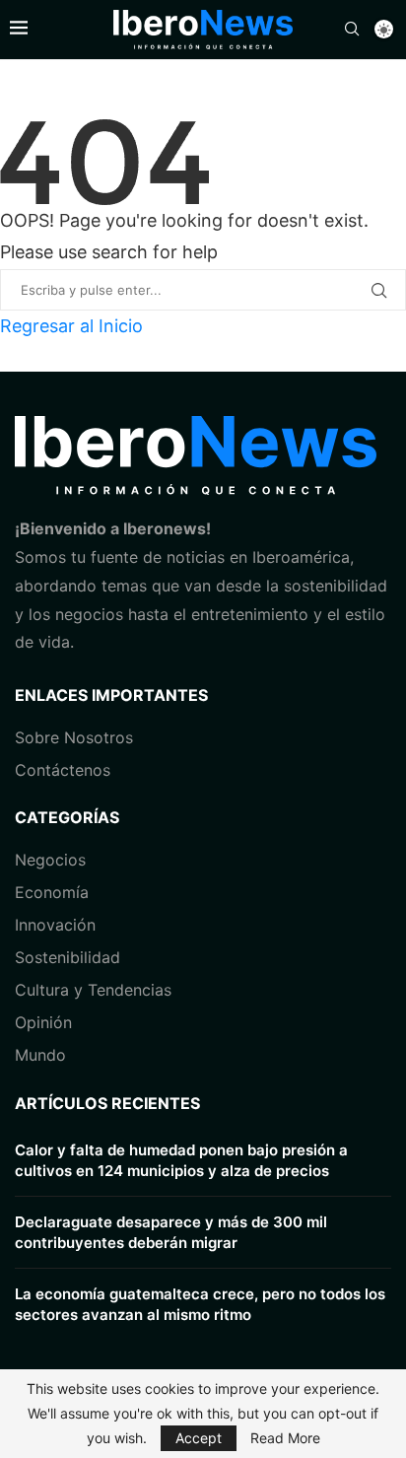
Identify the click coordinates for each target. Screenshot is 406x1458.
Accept (198, 1437)
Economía (52, 892)
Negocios (50, 860)
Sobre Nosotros (74, 737)
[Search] (352, 30)
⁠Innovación (55, 925)
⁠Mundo (40, 1055)
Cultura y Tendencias (93, 990)
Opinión (43, 1022)
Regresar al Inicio (71, 325)
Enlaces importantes (111, 695)
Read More (285, 1438)
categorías (67, 817)
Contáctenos (62, 770)
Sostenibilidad (67, 957)
